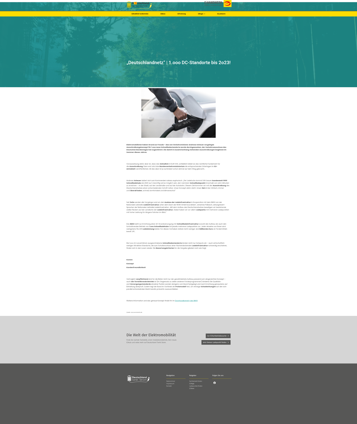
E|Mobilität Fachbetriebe (140, 14)
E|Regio (200, 14)
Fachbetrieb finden (195, 381)
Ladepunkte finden (195, 386)
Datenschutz (170, 381)
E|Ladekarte (221, 14)
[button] (201, 13)
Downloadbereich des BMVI (186, 301)
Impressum (170, 383)
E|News (162, 14)
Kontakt (169, 386)
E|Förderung (181, 14)
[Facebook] (214, 382)
